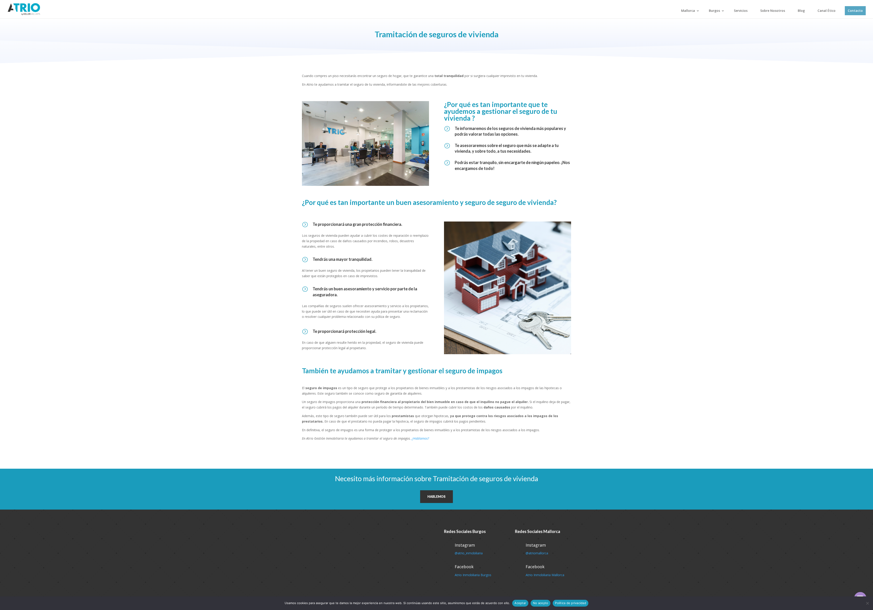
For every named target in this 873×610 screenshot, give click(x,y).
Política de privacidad (570, 603)
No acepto (540, 603)
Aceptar (520, 603)
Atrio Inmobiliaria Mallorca (545, 575)
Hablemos (436, 496)
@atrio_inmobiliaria (469, 553)
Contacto (855, 10)
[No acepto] (867, 603)
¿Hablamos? (420, 438)
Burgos (714, 10)
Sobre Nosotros (772, 10)
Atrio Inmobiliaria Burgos (473, 575)
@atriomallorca (537, 553)
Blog (801, 10)
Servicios (741, 10)
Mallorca (688, 10)
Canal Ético (826, 10)
